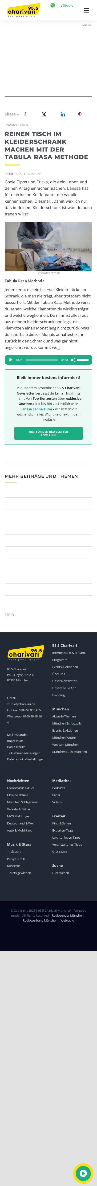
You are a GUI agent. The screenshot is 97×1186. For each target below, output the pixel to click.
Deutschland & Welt (21, 823)
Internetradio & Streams (69, 653)
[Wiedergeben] (10, 360)
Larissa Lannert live (36, 409)
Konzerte (13, 866)
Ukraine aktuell (17, 795)
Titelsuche (14, 851)
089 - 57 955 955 (30, 710)
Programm (59, 660)
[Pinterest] (79, 114)
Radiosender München (68, 915)
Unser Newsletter (64, 681)
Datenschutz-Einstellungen (25, 759)
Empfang (58, 695)
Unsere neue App (64, 688)
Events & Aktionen (65, 667)
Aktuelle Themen (64, 716)
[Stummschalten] (73, 360)
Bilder (56, 795)
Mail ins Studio (17, 735)
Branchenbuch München (69, 751)
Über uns (58, 674)
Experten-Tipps (62, 830)
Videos (57, 802)
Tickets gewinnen (19, 873)
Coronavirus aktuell (20, 788)
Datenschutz (16, 747)
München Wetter (64, 737)
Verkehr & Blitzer (18, 809)
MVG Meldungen (19, 816)
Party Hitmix (16, 859)
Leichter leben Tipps (66, 837)
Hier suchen (60, 873)
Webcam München (65, 744)
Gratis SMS (59, 851)
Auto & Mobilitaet (19, 830)
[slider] (83, 359)
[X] (43, 114)
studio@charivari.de (21, 704)
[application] (48, 360)
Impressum (15, 741)
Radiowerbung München (40, 920)
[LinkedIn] (62, 114)
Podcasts (58, 788)
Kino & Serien (61, 823)
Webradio (67, 920)
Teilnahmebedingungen (23, 753)
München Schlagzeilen (67, 723)
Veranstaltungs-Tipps (67, 844)
